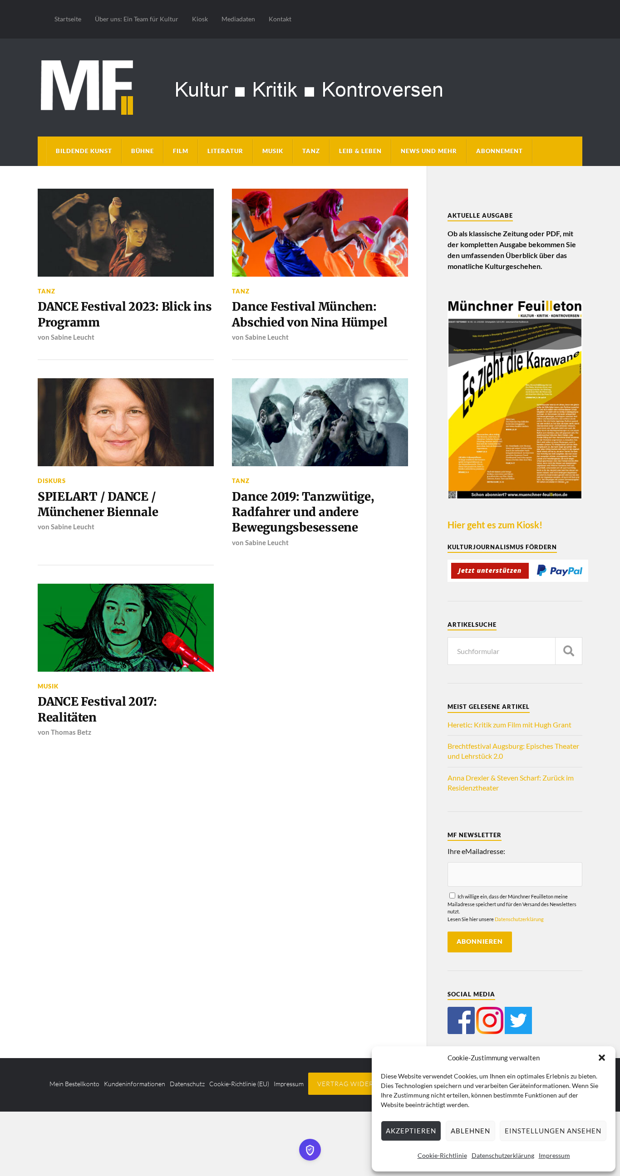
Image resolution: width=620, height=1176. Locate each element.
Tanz (311, 151)
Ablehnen (470, 1131)
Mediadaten (238, 19)
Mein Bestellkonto (74, 1084)
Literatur (225, 151)
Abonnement (499, 151)
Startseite (67, 19)
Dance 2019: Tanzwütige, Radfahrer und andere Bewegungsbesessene (303, 512)
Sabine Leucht (72, 337)
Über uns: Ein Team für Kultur (136, 19)
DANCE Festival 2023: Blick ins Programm (125, 314)
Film (180, 151)
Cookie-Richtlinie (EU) (239, 1084)
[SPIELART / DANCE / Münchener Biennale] (126, 422)
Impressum (554, 1155)
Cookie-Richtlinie (442, 1155)
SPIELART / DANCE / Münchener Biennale (98, 504)
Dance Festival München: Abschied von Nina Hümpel (309, 314)
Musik (272, 151)
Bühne (142, 151)
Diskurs (52, 480)
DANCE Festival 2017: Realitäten (97, 709)
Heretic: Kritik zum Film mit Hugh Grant (509, 724)
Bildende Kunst (84, 151)
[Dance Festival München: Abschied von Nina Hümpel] (320, 233)
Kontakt (280, 19)
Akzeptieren (411, 1131)
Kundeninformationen (134, 1084)
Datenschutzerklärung (503, 1155)
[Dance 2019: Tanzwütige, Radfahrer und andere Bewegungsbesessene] (320, 422)
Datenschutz (187, 1084)
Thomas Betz (71, 732)
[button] (601, 1057)
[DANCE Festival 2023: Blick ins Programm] (126, 233)
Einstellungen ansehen (553, 1131)
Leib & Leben (360, 151)
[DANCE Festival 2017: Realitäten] (126, 628)
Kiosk (200, 19)
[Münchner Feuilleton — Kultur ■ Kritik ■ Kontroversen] (310, 86)
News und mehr (429, 151)
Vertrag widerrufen (357, 1084)
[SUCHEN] (568, 651)
